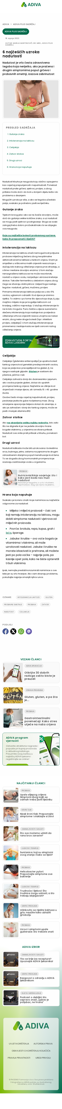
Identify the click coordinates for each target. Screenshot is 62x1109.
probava (32, 604)
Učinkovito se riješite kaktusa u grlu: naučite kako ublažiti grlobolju (38, 911)
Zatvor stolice (16, 153)
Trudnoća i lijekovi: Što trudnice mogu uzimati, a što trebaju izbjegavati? (37, 891)
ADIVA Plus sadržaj (24, 24)
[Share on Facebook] (5, 631)
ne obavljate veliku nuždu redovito (27, 422)
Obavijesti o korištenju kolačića (31, 1050)
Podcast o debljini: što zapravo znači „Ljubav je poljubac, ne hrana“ (34, 998)
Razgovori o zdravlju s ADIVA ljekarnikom (37, 977)
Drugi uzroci (15, 160)
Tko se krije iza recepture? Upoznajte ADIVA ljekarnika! (36, 958)
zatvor (45, 604)
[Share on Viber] (29, 631)
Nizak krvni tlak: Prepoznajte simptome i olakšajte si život (37, 813)
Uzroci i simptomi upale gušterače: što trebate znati (37, 928)
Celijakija (14, 147)
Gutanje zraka (16, 134)
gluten (48, 597)
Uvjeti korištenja (19, 1043)
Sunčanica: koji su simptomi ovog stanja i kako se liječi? (36, 851)
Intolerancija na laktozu (21, 140)
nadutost (9, 611)
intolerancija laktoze (29, 597)
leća (8, 533)
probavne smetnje (13, 604)
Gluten (33, 371)
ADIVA (5, 24)
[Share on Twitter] (13, 631)
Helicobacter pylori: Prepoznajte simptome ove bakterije (36, 872)
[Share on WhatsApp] (21, 631)
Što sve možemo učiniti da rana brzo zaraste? (35, 832)
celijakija (24, 611)
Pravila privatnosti (19, 1057)
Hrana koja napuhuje (20, 167)
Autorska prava (43, 1043)
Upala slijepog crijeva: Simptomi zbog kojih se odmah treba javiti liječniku (36, 795)
